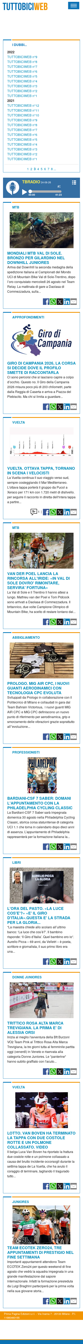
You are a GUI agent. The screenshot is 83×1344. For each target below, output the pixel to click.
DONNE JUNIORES (27, 977)
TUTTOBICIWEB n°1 (22, 95)
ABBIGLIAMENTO (26, 637)
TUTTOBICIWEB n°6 (22, 71)
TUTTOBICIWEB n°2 (22, 91)
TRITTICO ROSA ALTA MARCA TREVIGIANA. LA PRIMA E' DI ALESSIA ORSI (35, 1027)
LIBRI (16, 862)
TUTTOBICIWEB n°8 (22, 61)
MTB (15, 207)
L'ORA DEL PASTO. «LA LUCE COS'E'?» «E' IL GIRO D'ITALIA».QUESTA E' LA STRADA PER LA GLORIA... (38, 915)
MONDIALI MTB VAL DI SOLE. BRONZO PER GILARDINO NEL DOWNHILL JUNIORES (36, 257)
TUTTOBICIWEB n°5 (22, 76)
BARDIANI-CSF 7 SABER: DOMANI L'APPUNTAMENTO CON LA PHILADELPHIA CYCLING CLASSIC (40, 802)
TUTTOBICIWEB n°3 (22, 86)
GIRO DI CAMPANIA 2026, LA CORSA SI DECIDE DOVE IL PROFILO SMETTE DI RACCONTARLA (41, 367)
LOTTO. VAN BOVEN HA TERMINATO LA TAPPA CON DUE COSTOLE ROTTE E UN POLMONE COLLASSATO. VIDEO (41, 1140)
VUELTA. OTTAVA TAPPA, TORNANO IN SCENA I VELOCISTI (41, 470)
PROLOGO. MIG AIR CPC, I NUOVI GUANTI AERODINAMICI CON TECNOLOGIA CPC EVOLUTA (38, 687)
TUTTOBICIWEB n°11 (23, 110)
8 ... (53, 169)
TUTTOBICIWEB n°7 (22, 66)
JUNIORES (20, 1201)
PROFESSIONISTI (25, 752)
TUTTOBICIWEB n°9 (22, 56)
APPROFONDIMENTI (28, 317)
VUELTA (18, 422)
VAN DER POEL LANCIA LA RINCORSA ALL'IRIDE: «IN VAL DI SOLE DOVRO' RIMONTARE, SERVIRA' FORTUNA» (38, 580)
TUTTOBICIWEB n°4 (22, 81)
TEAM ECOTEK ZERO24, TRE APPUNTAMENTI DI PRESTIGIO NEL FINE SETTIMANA (40, 1252)
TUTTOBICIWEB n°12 (23, 105)
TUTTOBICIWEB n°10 (23, 115)
